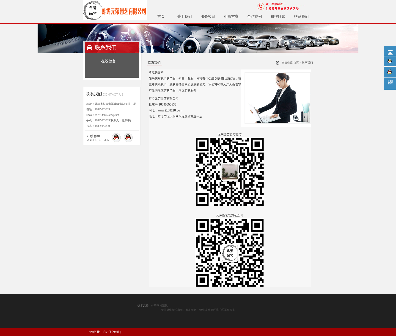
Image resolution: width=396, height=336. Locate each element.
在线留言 (108, 61)
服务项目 (208, 16)
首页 (161, 16)
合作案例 (254, 16)
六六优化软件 (111, 331)
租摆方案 (231, 16)
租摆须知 (278, 16)
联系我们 (301, 16)
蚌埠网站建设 (159, 305)
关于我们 (184, 16)
